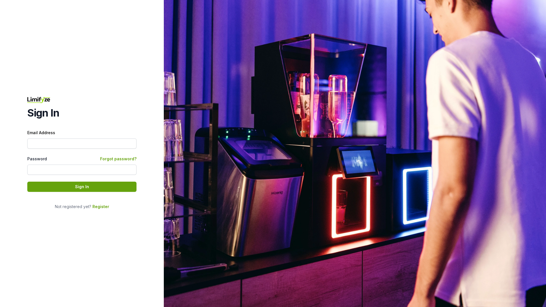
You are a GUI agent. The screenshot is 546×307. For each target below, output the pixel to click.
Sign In (82, 186)
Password (37, 158)
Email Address (41, 132)
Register (100, 206)
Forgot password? (118, 158)
